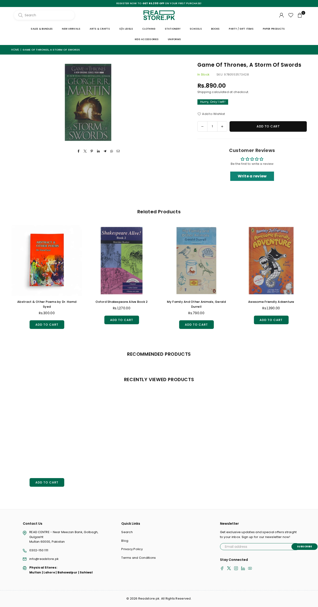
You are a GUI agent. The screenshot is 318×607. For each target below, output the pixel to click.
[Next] (312, 281)
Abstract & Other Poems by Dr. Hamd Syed (46, 304)
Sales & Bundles (42, 29)
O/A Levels (126, 29)
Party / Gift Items (241, 29)
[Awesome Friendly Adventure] (271, 260)
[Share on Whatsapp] (111, 151)
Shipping (204, 92)
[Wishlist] (291, 15)
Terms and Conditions (138, 557)
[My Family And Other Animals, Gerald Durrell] (196, 260)
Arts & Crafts (100, 29)
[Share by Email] (118, 151)
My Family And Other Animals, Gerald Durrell (196, 304)
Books (215, 29)
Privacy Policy (132, 549)
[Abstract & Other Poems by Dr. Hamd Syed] (46, 260)
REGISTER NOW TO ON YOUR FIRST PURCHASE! (158, 3)
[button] (300, 15)
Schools (196, 29)
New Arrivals (71, 29)
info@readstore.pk (44, 559)
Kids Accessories (147, 39)
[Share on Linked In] (98, 151)
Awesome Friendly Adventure (271, 302)
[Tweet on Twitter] (85, 151)
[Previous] (7, 281)
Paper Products (274, 29)
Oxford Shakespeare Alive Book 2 (121, 302)
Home (15, 50)
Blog (124, 540)
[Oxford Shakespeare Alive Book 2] (121, 260)
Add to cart (46, 323)
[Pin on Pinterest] (92, 151)
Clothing (148, 29)
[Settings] (281, 15)
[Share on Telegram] (105, 151)
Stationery (173, 29)
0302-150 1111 (38, 550)
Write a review (252, 176)
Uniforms (174, 39)
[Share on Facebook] (79, 151)
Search (127, 532)
